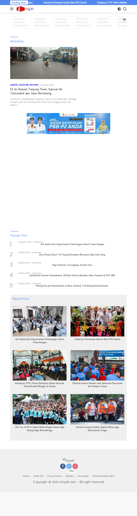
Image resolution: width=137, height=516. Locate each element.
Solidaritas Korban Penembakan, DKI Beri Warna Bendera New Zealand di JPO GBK (72, 275)
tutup (71, 471)
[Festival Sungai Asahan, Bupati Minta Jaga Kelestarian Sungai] (97, 409)
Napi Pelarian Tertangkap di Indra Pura (72, 265)
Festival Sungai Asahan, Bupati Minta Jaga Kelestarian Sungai (97, 429)
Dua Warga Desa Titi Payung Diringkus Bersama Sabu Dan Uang (72, 255)
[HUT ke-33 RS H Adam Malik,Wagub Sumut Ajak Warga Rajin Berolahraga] (39, 409)
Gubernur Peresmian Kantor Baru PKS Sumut (55, 2)
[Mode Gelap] (119, 9)
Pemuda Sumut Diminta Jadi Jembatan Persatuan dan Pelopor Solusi (97, 385)
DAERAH (14, 84)
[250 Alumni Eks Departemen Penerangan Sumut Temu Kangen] (39, 321)
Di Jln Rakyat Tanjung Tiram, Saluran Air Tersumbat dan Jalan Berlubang (36, 91)
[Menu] (12, 9)
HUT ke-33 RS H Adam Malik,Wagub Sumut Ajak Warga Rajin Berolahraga (39, 429)
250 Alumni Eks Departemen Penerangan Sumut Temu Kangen (72, 244)
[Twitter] (69, 466)
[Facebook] (62, 466)
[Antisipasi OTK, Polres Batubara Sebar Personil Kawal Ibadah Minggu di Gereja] (39, 365)
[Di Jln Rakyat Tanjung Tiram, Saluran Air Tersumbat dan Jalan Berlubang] (44, 63)
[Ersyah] (25, 9)
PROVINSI (34, 84)
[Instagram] (75, 466)
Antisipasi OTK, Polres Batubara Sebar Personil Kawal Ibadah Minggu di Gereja (39, 385)
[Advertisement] (68, 151)
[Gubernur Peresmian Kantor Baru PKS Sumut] (97, 321)
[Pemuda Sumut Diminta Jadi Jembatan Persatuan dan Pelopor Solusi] (97, 365)
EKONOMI (24, 84)
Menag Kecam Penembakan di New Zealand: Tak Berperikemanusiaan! (72, 286)
